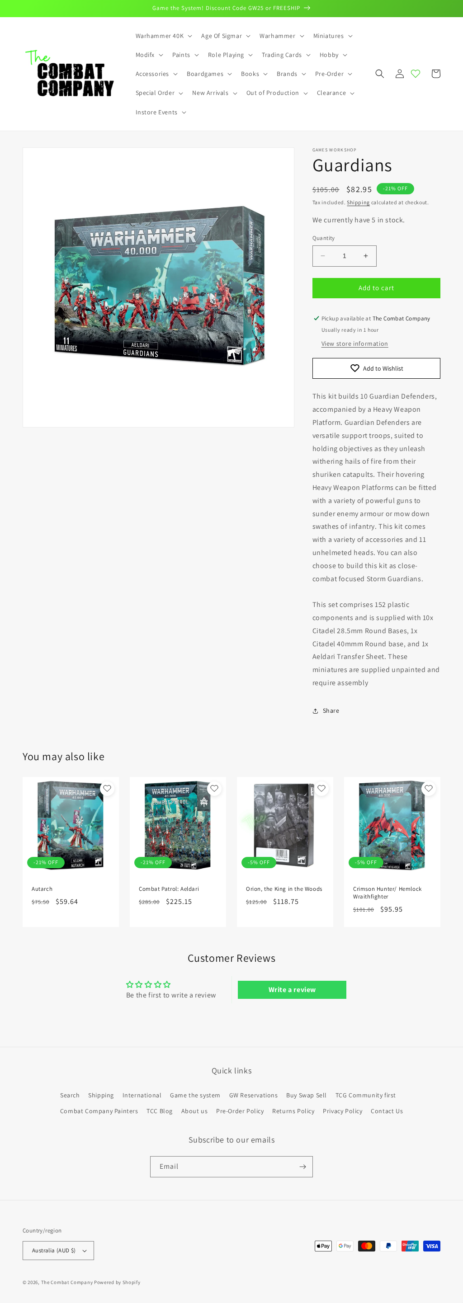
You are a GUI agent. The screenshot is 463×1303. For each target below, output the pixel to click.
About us (194, 1111)
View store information (354, 343)
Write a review (292, 989)
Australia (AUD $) (54, 1250)
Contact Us (387, 1111)
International (142, 1095)
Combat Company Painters (99, 1111)
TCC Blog (159, 1111)
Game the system (195, 1095)
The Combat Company (67, 1282)
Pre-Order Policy (240, 1111)
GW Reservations (253, 1095)
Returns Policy (293, 1111)
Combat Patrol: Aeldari (169, 889)
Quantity (323, 238)
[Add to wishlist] (107, 788)
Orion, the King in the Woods (284, 889)
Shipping (358, 202)
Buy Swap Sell (306, 1095)
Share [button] (331, 710)
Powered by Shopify (117, 1282)
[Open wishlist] (415, 74)
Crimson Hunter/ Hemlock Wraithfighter (387, 892)
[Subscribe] (302, 1166)
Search (70, 1095)
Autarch (42, 889)
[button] (163, 35)
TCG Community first (365, 1095)
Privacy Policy (342, 1111)
